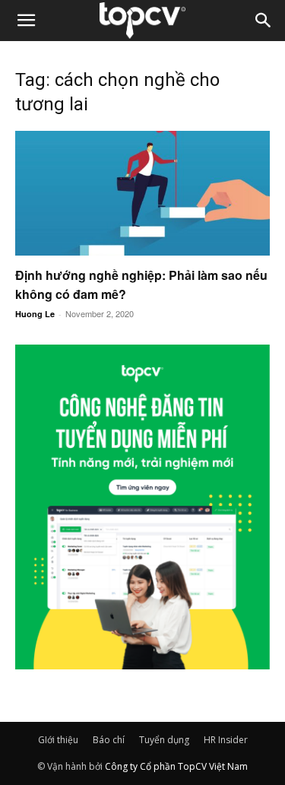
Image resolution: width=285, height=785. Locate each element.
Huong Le (35, 313)
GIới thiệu (58, 739)
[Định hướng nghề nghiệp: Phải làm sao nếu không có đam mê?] (142, 193)
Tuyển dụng (164, 739)
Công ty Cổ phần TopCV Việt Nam (176, 766)
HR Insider (226, 739)
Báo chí (109, 739)
